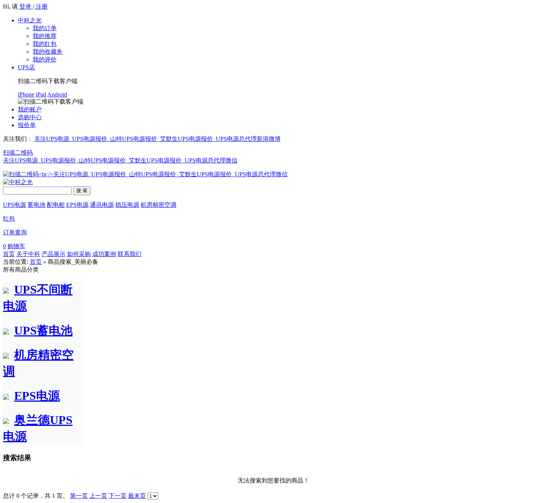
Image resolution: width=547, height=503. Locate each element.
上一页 (98, 496)
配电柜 (56, 205)
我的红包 (45, 44)
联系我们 (129, 254)
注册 (41, 6)
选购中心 (30, 117)
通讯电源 (102, 205)
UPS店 (26, 67)
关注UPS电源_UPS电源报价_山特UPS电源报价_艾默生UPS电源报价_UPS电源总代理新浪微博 (157, 139)
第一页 (79, 496)
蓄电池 (36, 205)
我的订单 (45, 28)
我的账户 (30, 109)
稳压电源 (127, 205)
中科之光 (30, 20)
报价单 (27, 125)
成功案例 (104, 254)
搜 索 (81, 190)
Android (57, 94)
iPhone (26, 94)
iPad (41, 94)
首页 (9, 254)
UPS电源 (14, 205)
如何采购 (79, 254)
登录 (25, 6)
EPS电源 (77, 205)
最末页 (137, 496)
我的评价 (45, 59)
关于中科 (28, 254)
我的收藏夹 (48, 51)
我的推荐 (45, 36)
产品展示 (53, 254)
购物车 (16, 246)
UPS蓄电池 (43, 330)
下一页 (118, 496)
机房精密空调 (158, 205)
